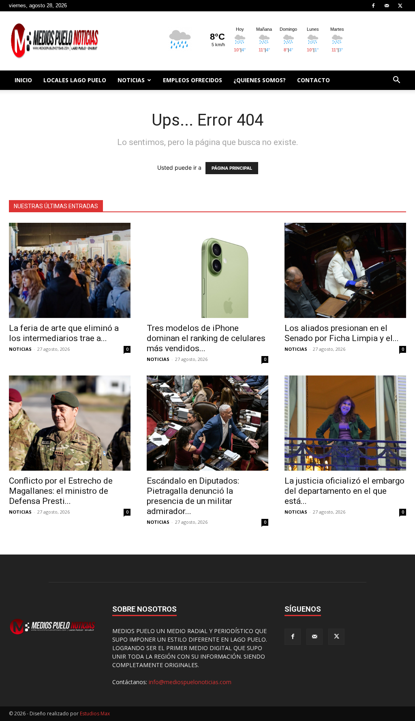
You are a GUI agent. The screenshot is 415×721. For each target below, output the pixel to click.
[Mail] (387, 5)
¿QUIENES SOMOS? (259, 80)
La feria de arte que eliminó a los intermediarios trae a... (64, 333)
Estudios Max (95, 713)
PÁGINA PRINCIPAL (232, 168)
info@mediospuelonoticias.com (190, 682)
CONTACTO (313, 80)
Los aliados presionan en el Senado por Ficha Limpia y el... (342, 333)
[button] (396, 81)
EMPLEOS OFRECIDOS (192, 80)
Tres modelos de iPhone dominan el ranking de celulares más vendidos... (206, 338)
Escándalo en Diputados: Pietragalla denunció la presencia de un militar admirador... (193, 496)
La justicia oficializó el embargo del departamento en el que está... (344, 491)
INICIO (23, 80)
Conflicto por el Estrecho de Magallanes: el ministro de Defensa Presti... (61, 491)
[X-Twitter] (400, 5)
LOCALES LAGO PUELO (74, 80)
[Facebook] (373, 5)
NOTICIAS (131, 80)
